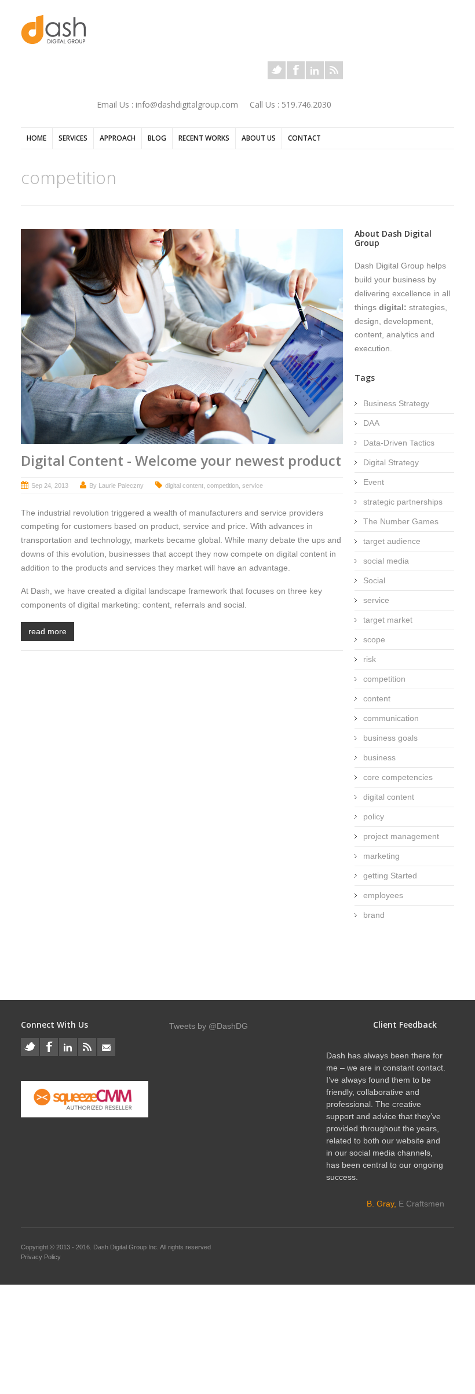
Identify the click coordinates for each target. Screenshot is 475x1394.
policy (373, 816)
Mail (106, 1047)
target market (387, 619)
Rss (334, 70)
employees (383, 895)
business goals (390, 737)
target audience (392, 541)
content (376, 698)
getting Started (390, 875)
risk (369, 659)
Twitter (277, 70)
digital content (184, 485)
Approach (118, 138)
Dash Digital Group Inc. (126, 1247)
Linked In (315, 70)
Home (36, 138)
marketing (381, 855)
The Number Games (401, 521)
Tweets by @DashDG (208, 1026)
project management (401, 836)
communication (391, 718)
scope (374, 639)
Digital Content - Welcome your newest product (181, 460)
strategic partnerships (403, 501)
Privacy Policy (41, 1256)
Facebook (296, 70)
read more (47, 631)
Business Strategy (396, 403)
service (252, 485)
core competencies (398, 777)
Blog (157, 138)
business (379, 757)
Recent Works (203, 138)
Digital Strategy (391, 462)
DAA (371, 423)
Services (73, 138)
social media (386, 560)
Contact (304, 138)
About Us (259, 138)
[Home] (53, 29)
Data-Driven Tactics (398, 442)
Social (374, 580)
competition (223, 485)
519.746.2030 (306, 104)
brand (374, 914)
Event (373, 482)
